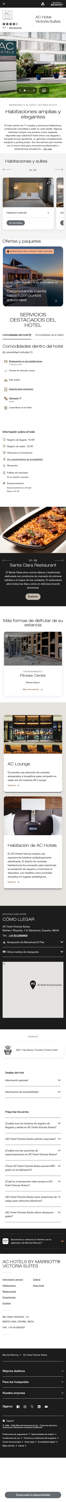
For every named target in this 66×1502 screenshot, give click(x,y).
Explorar (33, 596)
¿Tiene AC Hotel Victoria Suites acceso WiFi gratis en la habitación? (30, 1168)
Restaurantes (9, 1291)
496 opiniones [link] (15, 27)
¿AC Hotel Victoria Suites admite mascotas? (30, 1138)
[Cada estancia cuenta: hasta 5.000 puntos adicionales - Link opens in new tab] (33, 276)
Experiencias (9, 1297)
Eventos (7, 1303)
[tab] (17, 335)
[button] (42, 3)
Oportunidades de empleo (42, 1434)
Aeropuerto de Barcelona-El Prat (25, 942)
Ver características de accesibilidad (25, 459)
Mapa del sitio (9, 1446)
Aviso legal (38, 1285)
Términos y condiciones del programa (40, 1438)
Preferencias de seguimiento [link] (15, 1434)
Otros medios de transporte (23, 951)
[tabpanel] (33, 556)
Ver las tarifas (15, 223)
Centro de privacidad (12, 1442)
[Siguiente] (59, 169)
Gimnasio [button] (14, 398)
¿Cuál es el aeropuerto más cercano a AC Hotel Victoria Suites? (29, 1183)
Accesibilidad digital (46, 1442)
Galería (36, 1279)
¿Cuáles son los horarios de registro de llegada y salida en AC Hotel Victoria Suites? (30, 1125)
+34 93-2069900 (18, 935)
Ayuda (21, 1446)
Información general (16, 1080)
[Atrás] (7, 169)
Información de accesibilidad (21, 1091)
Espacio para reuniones (21, 389)
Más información (31, 689)
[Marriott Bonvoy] (55, 4)
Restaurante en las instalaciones (25, 361)
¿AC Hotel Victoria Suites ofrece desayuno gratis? (29, 1214)
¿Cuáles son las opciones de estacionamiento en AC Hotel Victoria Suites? (31, 1152)
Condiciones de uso (11, 1438)
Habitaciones (9, 1285)
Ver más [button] (47, 149)
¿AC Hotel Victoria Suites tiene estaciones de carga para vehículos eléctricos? (31, 1198)
